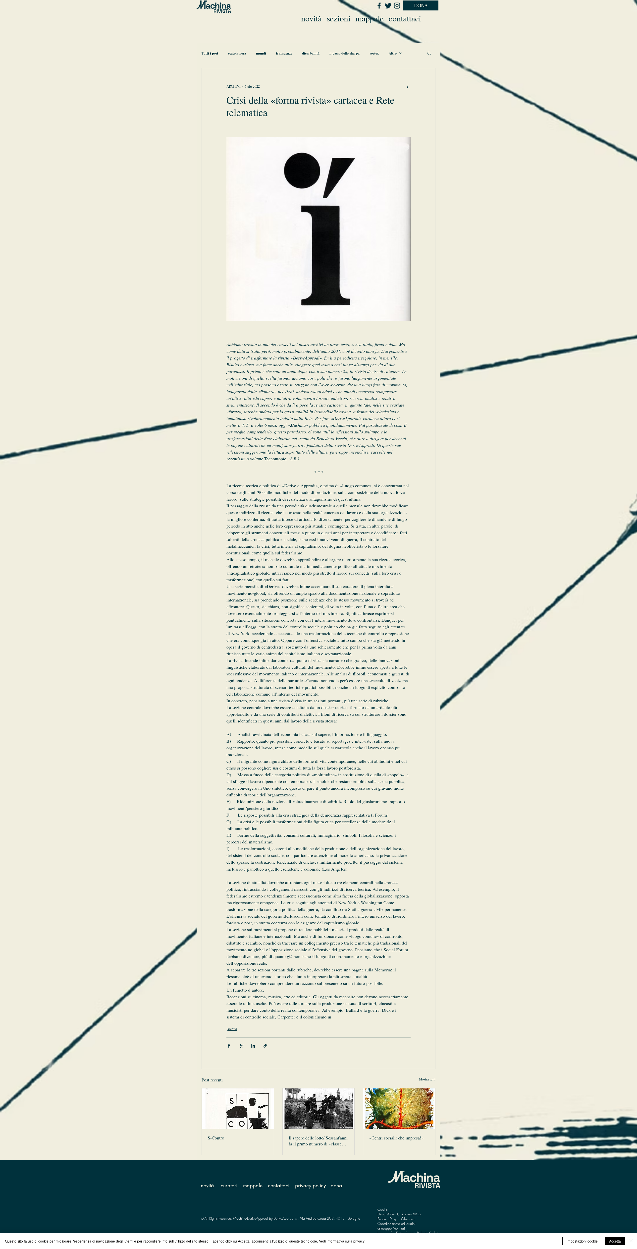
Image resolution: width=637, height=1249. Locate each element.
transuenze (284, 53)
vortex (374, 53)
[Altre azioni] (408, 86)
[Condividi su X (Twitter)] (241, 1045)
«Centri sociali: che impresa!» (396, 1138)
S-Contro (216, 1138)
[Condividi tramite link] (265, 1045)
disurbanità (310, 53)
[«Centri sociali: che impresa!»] (399, 1108)
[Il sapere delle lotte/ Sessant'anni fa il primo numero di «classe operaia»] (319, 1108)
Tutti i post (210, 53)
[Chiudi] (631, 1241)
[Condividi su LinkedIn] (253, 1045)
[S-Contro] (238, 1108)
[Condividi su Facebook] (228, 1045)
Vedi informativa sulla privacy (342, 1241)
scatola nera (237, 53)
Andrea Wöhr (411, 1214)
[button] (429, 53)
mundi (261, 53)
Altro (393, 53)
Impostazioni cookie (582, 1241)
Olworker (408, 1218)
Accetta (615, 1241)
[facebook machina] (379, 5)
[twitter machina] (388, 5)
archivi (232, 1028)
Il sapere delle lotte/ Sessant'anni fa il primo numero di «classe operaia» (318, 1141)
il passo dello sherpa (344, 53)
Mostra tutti (427, 1079)
